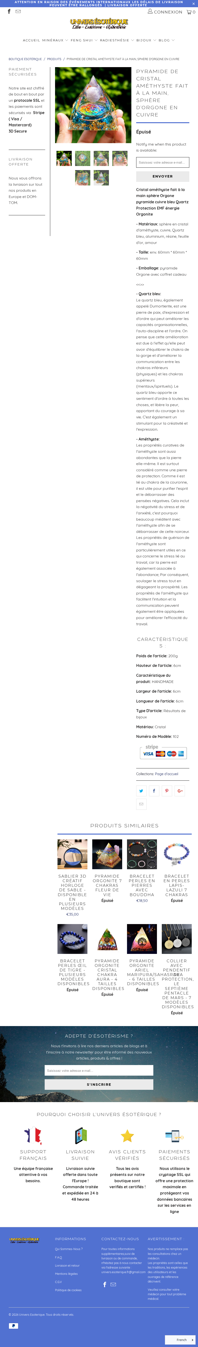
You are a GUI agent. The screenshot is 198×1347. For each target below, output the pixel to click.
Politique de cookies (68, 1290)
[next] (127, 105)
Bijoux (144, 40)
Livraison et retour (67, 1265)
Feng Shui (82, 40)
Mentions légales (66, 1274)
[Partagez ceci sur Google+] (180, 791)
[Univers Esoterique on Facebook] (9, 11)
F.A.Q (58, 1257)
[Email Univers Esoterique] (18, 11)
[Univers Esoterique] (99, 24)
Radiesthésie (114, 40)
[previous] (59, 105)
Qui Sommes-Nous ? (69, 1249)
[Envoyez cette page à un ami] (141, 804)
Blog (165, 40)
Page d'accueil (166, 774)
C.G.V (58, 1282)
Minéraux (53, 40)
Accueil (31, 40)
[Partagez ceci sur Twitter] (141, 791)
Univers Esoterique (32, 1314)
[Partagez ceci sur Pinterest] (167, 791)
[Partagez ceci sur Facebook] (154, 791)
